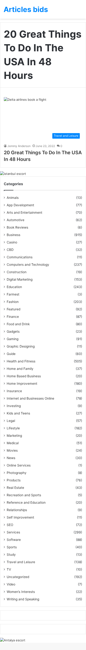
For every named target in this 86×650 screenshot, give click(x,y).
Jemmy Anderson (19, 146)
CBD (10, 250)
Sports (12, 547)
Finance (13, 317)
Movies (12, 450)
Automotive (15, 220)
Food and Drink (18, 324)
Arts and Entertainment (24, 212)
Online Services (19, 465)
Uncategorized (18, 577)
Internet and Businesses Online (30, 398)
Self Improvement (20, 517)
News (11, 458)
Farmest (13, 294)
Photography (17, 473)
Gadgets (13, 331)
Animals (13, 198)
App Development (20, 205)
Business (13, 235)
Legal (11, 421)
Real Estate (15, 488)
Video (11, 584)
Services (13, 532)
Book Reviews (17, 227)
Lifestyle (13, 428)
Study (11, 554)
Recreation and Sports (24, 495)
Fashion (13, 302)
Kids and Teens (18, 413)
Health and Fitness (21, 361)
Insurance (14, 391)
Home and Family (20, 369)
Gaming (12, 339)
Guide (11, 354)
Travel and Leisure (21, 562)
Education (14, 287)
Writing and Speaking (23, 599)
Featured (13, 309)
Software (14, 540)
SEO (10, 525)
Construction (17, 272)
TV (9, 569)
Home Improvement (22, 383)
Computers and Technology (28, 264)
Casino (12, 242)
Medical (13, 443)
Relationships (17, 510)
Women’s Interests (21, 592)
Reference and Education (26, 502)
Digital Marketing (19, 279)
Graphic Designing (21, 346)
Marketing (14, 435)
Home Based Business (24, 376)
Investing (14, 406)
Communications (19, 257)
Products (14, 480)
